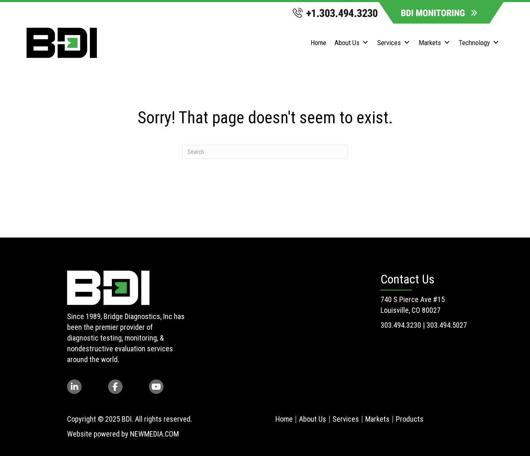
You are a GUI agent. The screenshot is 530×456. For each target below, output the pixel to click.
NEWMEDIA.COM (154, 434)
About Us (347, 42)
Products (410, 419)
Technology (474, 42)
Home (318, 42)
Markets (430, 42)
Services (389, 42)
